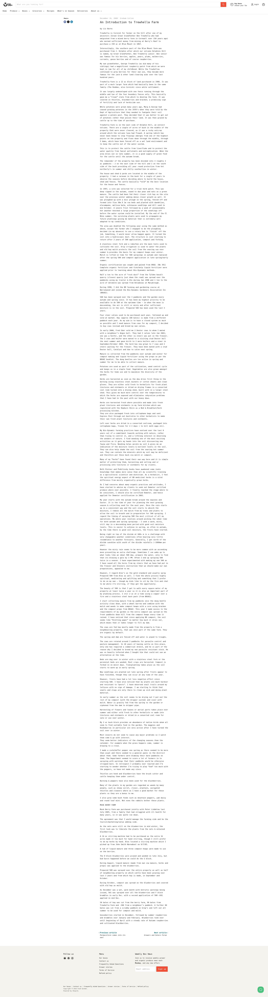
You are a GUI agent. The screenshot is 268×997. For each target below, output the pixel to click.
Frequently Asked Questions (111, 964)
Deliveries (82, 11)
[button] (255, 4)
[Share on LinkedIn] (71, 22)
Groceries (38, 11)
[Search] (223, 4)
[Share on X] (68, 22)
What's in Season (65, 11)
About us (95, 11)
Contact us (104, 961)
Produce (14, 11)
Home (5, 11)
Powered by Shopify (70, 991)
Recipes (50, 11)
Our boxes (103, 958)
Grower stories (105, 967)
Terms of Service (106, 970)
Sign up (162, 969)
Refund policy (105, 973)
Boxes (25, 11)
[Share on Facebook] (65, 22)
